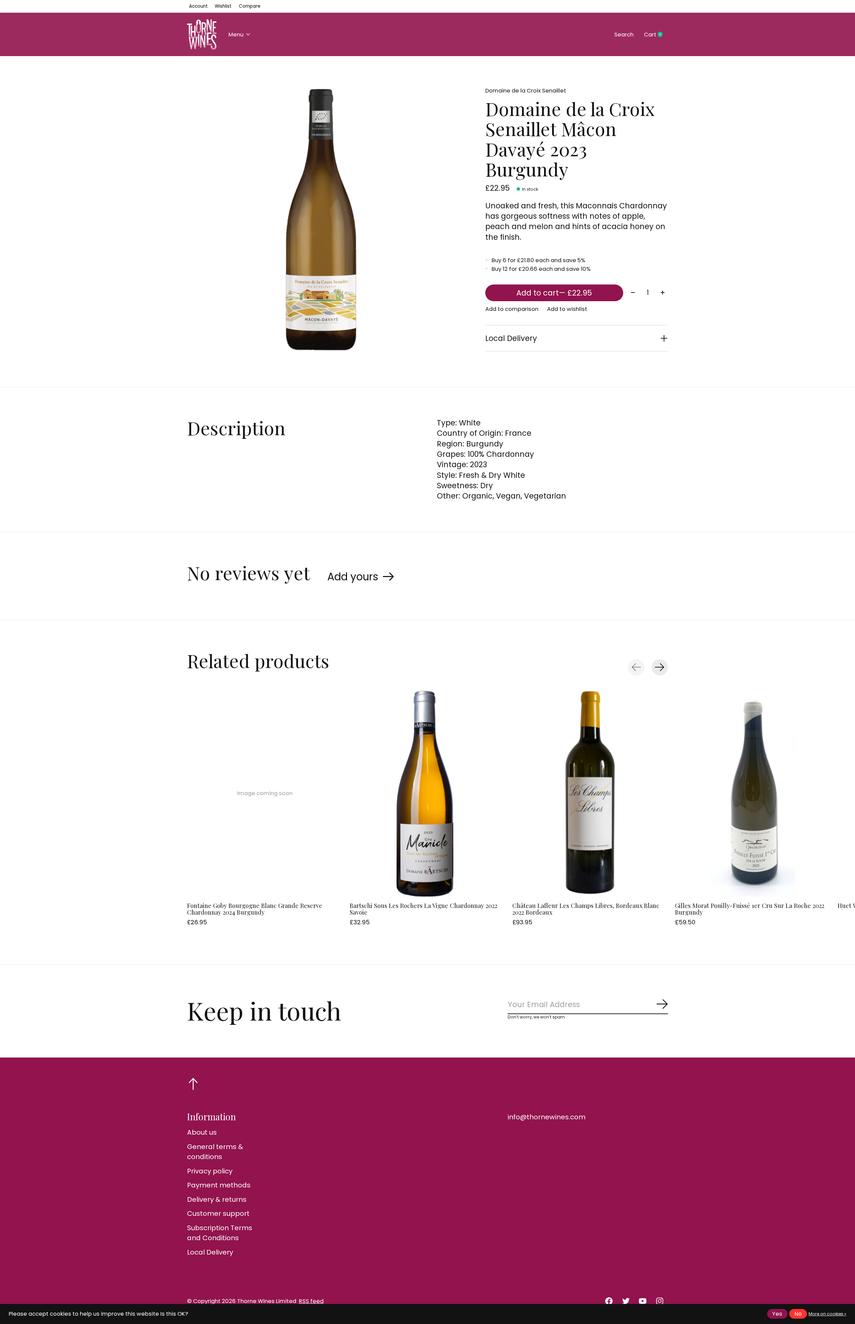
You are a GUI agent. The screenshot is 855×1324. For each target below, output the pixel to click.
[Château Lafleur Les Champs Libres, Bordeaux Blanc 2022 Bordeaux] (590, 793)
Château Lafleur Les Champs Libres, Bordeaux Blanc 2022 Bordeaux (585, 908)
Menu (235, 34)
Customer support (218, 1213)
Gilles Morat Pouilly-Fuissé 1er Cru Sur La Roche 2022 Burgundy (749, 908)
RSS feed (311, 1301)
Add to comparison (511, 309)
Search (624, 34)
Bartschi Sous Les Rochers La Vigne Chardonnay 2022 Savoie (423, 908)
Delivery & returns (216, 1199)
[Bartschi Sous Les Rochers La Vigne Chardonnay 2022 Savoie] (427, 793)
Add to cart (554, 293)
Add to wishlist (567, 309)
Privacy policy (209, 1171)
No (798, 1314)
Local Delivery (210, 1252)
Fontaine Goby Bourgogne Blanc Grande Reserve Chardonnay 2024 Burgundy (254, 908)
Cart (656, 35)
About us (202, 1132)
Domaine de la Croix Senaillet (525, 90)
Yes (777, 1314)
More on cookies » (827, 1314)
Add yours (352, 576)
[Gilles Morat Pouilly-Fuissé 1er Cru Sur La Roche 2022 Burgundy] (753, 793)
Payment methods (218, 1185)
